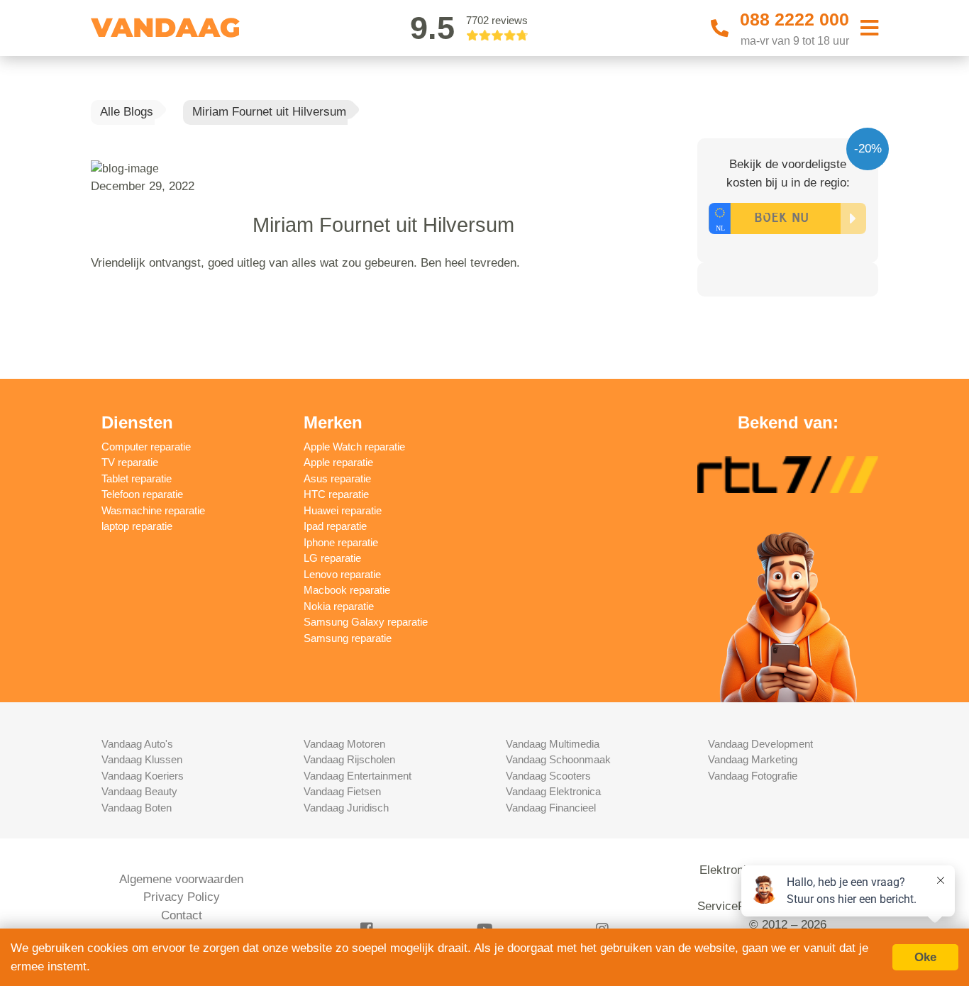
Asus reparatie (337, 478)
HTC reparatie (336, 494)
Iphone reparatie (341, 542)
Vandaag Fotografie (752, 776)
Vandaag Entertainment (357, 776)
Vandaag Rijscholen (349, 759)
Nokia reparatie (339, 606)
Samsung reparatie (348, 638)
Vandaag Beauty (139, 791)
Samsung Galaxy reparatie (366, 622)
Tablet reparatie (136, 478)
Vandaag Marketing (752, 759)
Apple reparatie (338, 462)
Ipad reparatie (335, 526)
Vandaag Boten (136, 808)
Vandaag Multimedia (552, 744)
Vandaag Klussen (141, 759)
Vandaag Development (760, 744)
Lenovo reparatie (342, 574)
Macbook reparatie (347, 590)
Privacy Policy (181, 897)
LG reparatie (332, 558)
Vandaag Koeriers (142, 776)
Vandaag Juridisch (346, 808)
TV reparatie (129, 462)
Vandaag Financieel (551, 808)
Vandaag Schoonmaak (558, 759)
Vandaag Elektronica (553, 791)
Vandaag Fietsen (342, 791)
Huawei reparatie (343, 510)
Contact (181, 915)
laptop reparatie (136, 526)
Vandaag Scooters (548, 776)
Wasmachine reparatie (153, 510)
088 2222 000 (794, 19)
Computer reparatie (146, 447)
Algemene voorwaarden (181, 879)
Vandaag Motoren (344, 744)
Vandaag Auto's (137, 744)
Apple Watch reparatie (354, 447)
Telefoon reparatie (142, 494)
